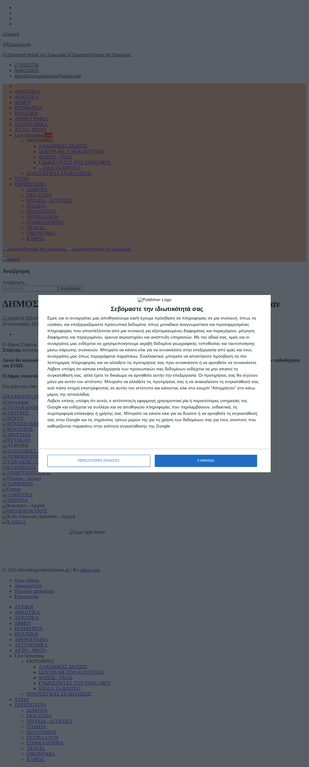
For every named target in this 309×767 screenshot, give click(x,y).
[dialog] (154, 383)
